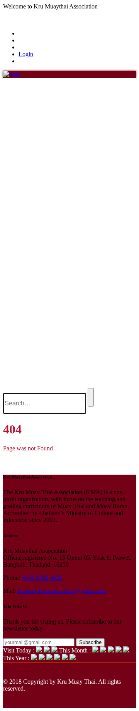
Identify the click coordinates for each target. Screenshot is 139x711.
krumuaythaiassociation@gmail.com (61, 590)
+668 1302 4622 (42, 577)
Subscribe (90, 642)
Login (26, 54)
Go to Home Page (25, 461)
